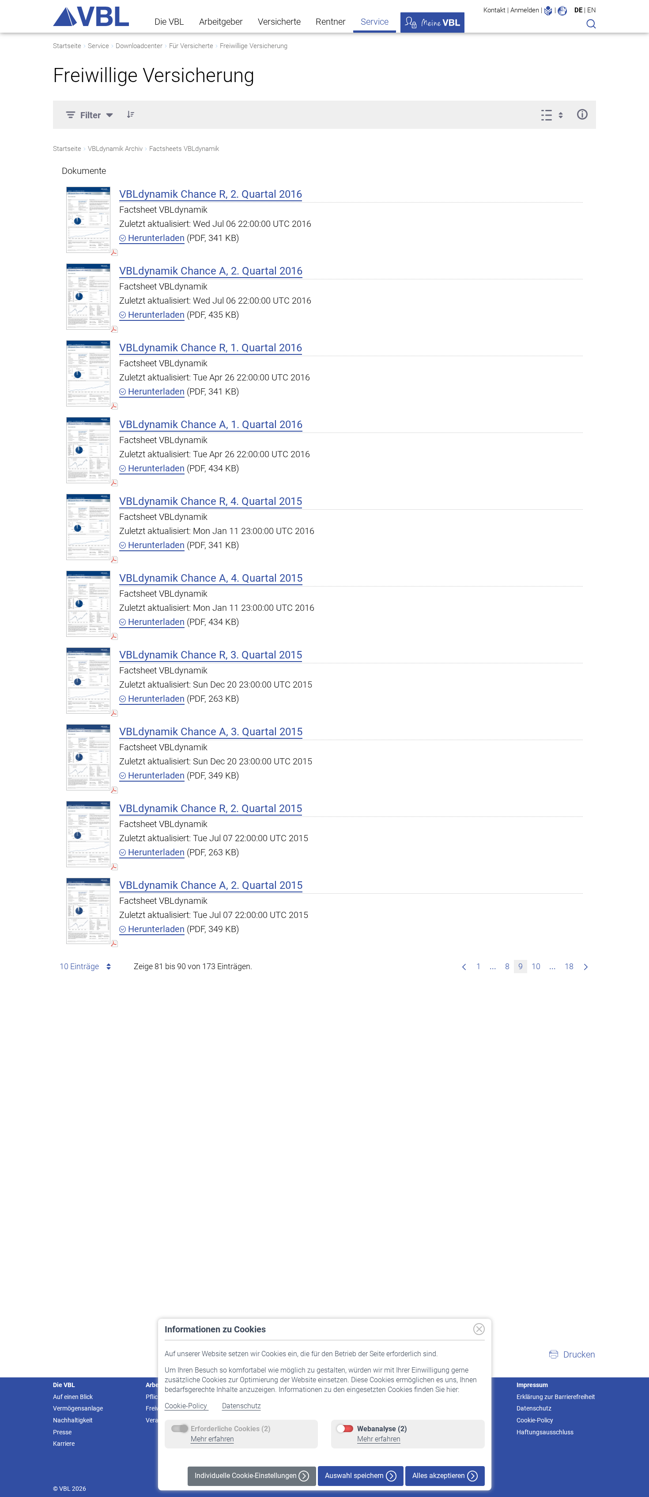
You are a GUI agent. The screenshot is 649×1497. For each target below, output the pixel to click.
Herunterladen (155, 238)
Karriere (64, 1443)
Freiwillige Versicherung (253, 46)
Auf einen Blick (73, 1396)
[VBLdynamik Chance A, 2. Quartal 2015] (88, 910)
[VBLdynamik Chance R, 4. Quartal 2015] (88, 526)
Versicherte (279, 21)
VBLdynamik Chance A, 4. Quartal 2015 (210, 578)
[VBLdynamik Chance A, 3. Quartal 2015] (88, 757)
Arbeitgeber (221, 21)
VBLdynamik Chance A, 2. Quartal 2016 (210, 271)
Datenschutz (241, 1406)
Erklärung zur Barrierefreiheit (556, 1396)
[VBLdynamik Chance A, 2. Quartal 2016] (88, 296)
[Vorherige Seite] (464, 966)
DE (578, 10)
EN (591, 10)
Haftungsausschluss (545, 1432)
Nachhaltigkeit (73, 1420)
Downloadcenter (139, 46)
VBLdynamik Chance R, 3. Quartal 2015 (210, 655)
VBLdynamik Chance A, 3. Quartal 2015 (210, 732)
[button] (131, 114)
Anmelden (524, 10)
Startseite (67, 46)
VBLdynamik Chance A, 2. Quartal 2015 (210, 885)
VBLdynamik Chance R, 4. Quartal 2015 (210, 501)
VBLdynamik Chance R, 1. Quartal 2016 (210, 348)
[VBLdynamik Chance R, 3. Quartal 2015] (88, 680)
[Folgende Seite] (586, 966)
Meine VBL (432, 22)
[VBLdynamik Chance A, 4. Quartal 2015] (88, 603)
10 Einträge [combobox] (79, 966)
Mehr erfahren (212, 1439)
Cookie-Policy (187, 1406)
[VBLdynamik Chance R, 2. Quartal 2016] (88, 219)
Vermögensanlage (78, 1408)
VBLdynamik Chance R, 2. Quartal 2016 (210, 194)
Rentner (331, 21)
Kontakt (494, 10)
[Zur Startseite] (91, 16)
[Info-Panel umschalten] (582, 114)
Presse (62, 1432)
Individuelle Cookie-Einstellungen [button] (246, 1475)
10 (536, 966)
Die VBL (169, 21)
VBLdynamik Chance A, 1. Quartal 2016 (210, 424)
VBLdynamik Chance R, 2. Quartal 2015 (210, 808)
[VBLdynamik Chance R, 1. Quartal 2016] (88, 373)
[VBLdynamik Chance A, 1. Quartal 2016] (88, 450)
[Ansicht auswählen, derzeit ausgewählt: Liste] (555, 114)
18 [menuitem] (569, 966)
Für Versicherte (191, 46)
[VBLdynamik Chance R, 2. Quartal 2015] (88, 834)
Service (375, 21)
